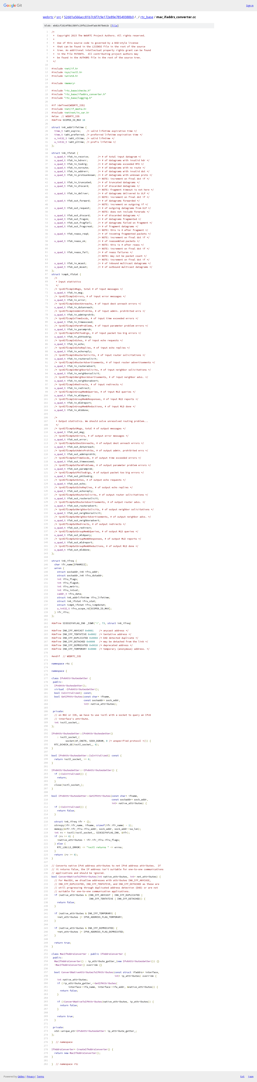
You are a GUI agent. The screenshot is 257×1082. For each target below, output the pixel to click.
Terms (40, 1076)
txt (242, 1076)
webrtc (48, 17)
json (251, 1076)
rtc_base (146, 17)
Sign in (250, 5)
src (58, 17)
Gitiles (21, 1076)
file (114, 25)
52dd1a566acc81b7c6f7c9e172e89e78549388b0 (99, 17)
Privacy (31, 1076)
